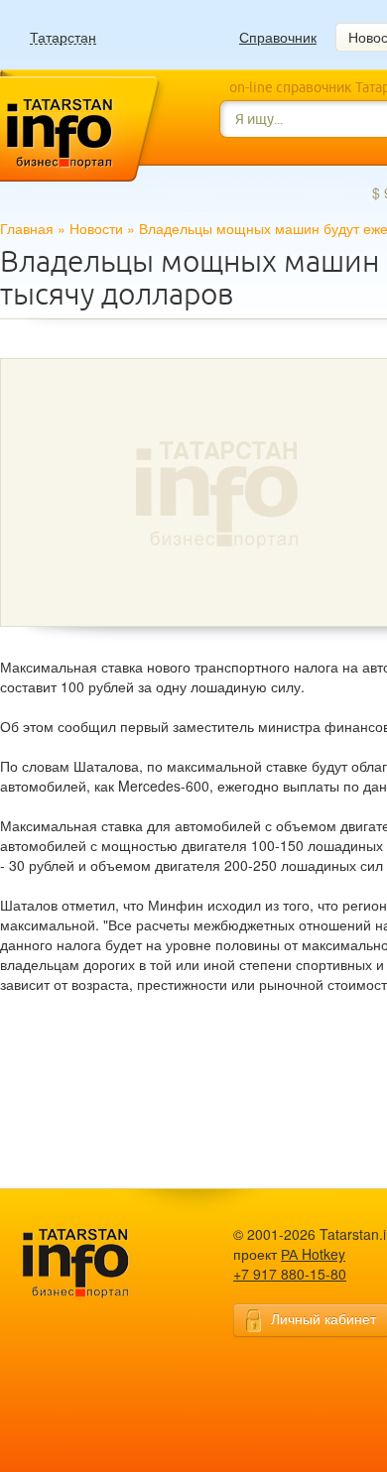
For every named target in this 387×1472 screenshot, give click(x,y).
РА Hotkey (313, 1254)
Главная (27, 228)
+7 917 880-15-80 (289, 1274)
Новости (96, 228)
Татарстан (63, 37)
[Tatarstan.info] (94, 1261)
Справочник (278, 37)
